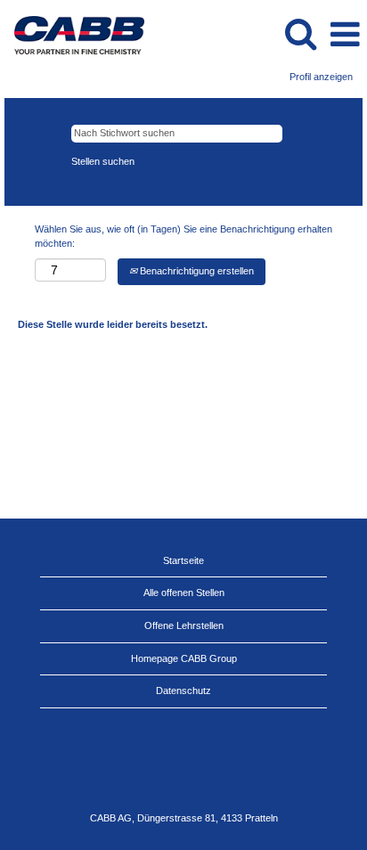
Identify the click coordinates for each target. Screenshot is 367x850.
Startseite (183, 560)
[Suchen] (300, 33)
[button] (344, 34)
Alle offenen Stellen (183, 592)
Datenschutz (183, 690)
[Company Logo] (72, 34)
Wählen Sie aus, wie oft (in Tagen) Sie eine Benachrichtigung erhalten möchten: (183, 236)
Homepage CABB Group (184, 658)
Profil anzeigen (321, 76)
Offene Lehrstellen (184, 625)
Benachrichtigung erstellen (195, 271)
